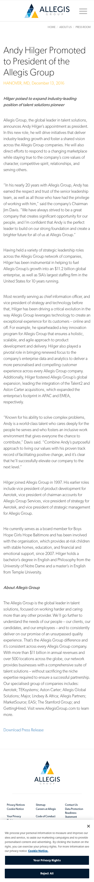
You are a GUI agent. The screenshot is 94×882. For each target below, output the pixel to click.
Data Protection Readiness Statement (74, 812)
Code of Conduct (45, 816)
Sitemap (40, 804)
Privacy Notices (16, 804)
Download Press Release (23, 729)
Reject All (47, 873)
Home (47, 12)
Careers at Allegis (46, 809)
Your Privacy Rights (14, 818)
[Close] (89, 826)
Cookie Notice (15, 809)
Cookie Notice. (38, 851)
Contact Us (71, 804)
